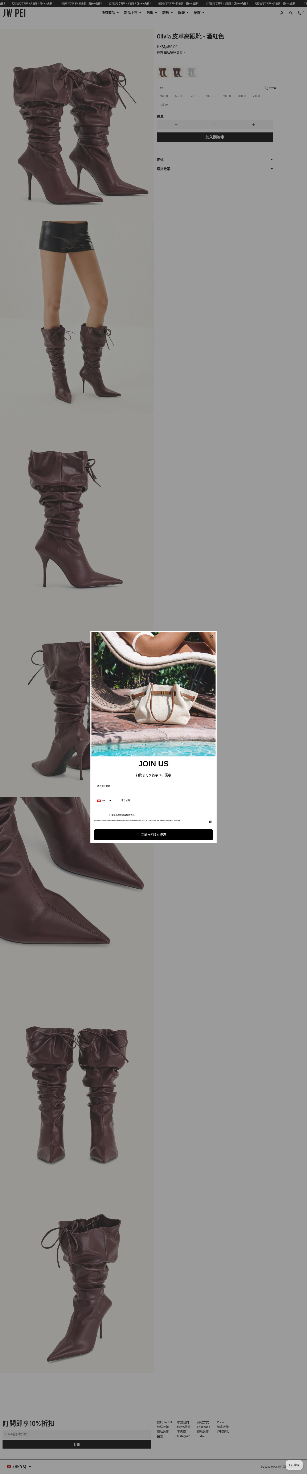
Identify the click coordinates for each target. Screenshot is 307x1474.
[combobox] (104, 800)
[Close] (211, 636)
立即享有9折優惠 (153, 834)
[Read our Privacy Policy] (210, 821)
